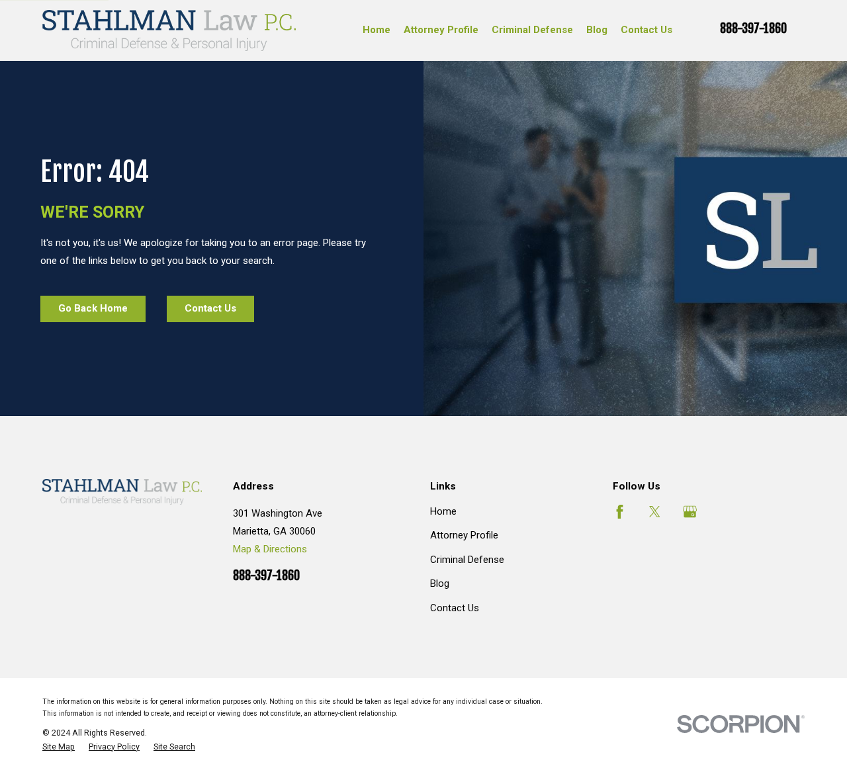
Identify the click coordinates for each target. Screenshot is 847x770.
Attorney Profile (464, 535)
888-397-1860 (753, 28)
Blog (439, 583)
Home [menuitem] (376, 30)
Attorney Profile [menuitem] (441, 30)
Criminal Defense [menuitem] (532, 30)
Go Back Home (93, 308)
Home (443, 511)
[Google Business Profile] (690, 512)
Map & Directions (270, 549)
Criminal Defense (467, 560)
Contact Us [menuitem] (646, 30)
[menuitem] (58, 747)
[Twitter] (655, 512)
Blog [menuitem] (596, 30)
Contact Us (454, 608)
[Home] (169, 30)
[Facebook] (620, 512)
